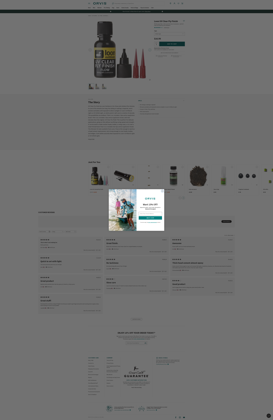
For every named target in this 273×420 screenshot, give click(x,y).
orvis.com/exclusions (152, 222)
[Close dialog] (162, 191)
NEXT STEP (150, 218)
